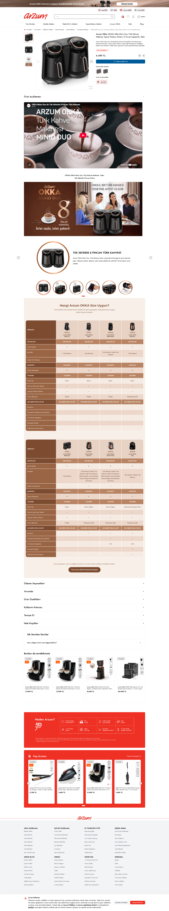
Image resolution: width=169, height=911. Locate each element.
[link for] (84, 3)
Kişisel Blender (28, 835)
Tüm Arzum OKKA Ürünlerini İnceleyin (84, 570)
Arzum (32, 788)
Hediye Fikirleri (28, 871)
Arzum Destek (89, 864)
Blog (142, 24)
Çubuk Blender (28, 838)
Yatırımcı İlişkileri (119, 881)
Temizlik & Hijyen (29, 874)
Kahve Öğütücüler (59, 853)
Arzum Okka (102, 34)
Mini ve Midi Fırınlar (29, 853)
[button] (38, 61)
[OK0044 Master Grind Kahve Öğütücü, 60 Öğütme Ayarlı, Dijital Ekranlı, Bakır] (100, 671)
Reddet (31, 907)
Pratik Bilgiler (27, 878)
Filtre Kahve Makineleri (60, 838)
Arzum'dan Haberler (121, 878)
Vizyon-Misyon (119, 867)
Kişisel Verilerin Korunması (61, 881)
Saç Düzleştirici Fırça (121, 842)
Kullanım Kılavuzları (90, 881)
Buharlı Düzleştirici (90, 849)
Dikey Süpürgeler (89, 831)
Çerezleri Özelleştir (121, 903)
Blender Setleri (28, 831)
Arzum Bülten (119, 885)
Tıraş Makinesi (119, 849)
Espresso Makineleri (59, 842)
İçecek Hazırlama (59, 29)
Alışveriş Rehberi (28, 885)
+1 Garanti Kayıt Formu (91, 860)
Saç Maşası (118, 835)
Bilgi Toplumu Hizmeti (121, 874)
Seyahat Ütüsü (88, 853)
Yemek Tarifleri (28, 860)
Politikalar (117, 871)
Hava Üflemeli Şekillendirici (122, 845)
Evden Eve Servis (89, 874)
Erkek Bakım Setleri (120, 853)
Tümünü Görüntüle (133, 756)
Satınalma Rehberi (59, 874)
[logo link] (36, 16)
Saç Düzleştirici (119, 838)
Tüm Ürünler (30, 24)
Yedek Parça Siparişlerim (92, 885)
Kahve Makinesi (70, 29)
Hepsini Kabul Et (137, 903)
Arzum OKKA (115, 24)
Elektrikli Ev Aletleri (70, 24)
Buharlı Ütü (88, 845)
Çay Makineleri (58, 845)
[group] (65, 61)
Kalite (116, 864)
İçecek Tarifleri (28, 864)
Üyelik (56, 871)
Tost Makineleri (28, 849)
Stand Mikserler (28, 845)
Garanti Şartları (58, 860)
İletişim (117, 860)
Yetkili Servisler (89, 867)
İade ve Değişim (59, 864)
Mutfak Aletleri (48, 24)
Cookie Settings (58, 885)
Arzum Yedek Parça (90, 871)
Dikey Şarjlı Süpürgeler (91, 835)
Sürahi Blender (28, 842)
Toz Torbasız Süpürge (91, 838)
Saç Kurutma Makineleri (121, 831)
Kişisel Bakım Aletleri (94, 24)
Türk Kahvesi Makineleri (61, 835)
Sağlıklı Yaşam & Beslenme (31, 881)
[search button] (112, 16)
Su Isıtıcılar (57, 849)
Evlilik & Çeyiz (28, 867)
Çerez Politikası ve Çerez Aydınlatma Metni (79, 905)
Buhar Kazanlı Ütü (90, 842)
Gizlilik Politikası (58, 878)
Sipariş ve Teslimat (59, 867)
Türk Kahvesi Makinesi (82, 29)
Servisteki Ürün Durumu (91, 878)
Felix (130, 24)
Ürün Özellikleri (102, 50)
